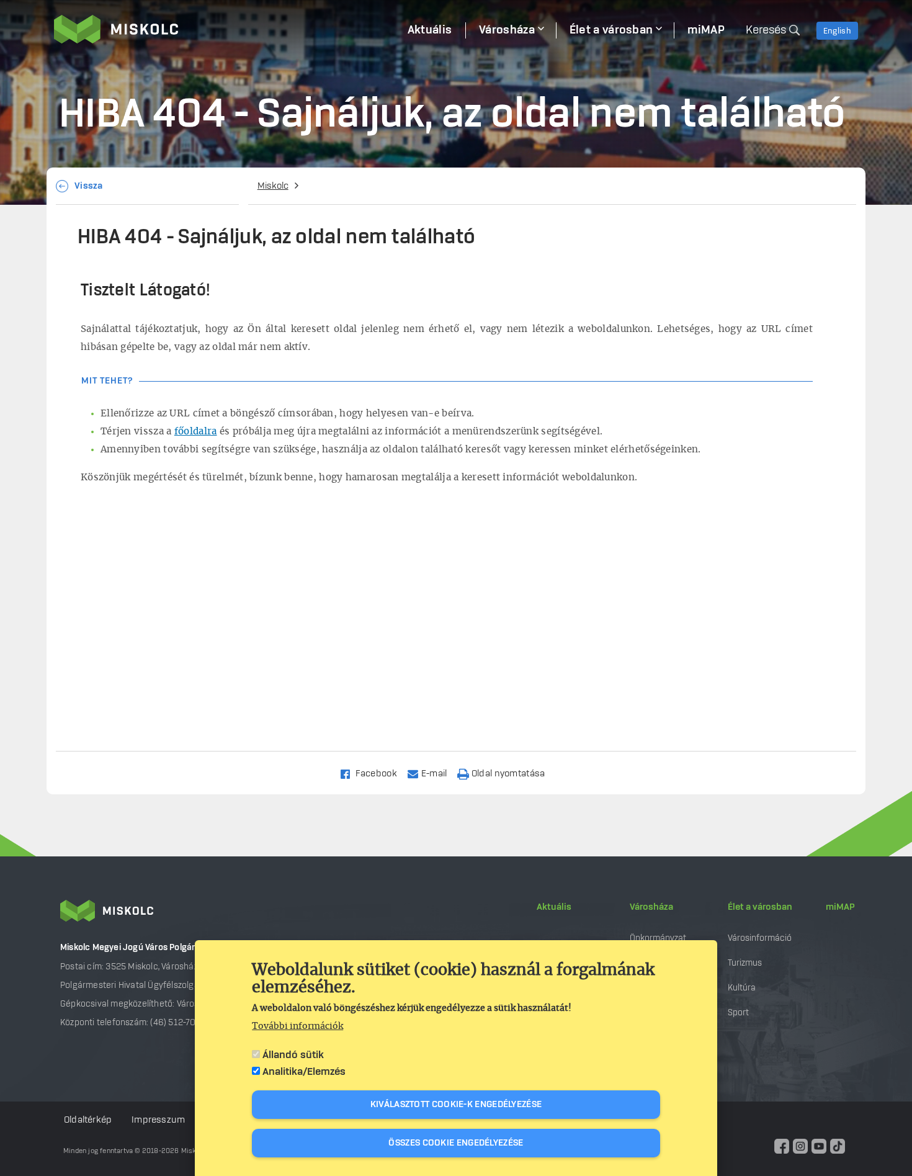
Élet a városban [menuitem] (611, 30)
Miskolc (272, 186)
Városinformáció (760, 938)
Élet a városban (760, 907)
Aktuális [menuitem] (430, 30)
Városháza (651, 907)
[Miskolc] (224, 29)
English (837, 31)
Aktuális (554, 907)
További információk (297, 1026)
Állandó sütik (293, 1055)
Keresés (766, 30)
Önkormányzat (658, 938)
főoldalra (195, 431)
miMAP (840, 907)
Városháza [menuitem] (507, 30)
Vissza (88, 186)
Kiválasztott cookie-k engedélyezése (456, 1105)
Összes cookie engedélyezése (455, 1143)
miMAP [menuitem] (706, 30)
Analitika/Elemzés (304, 1071)
